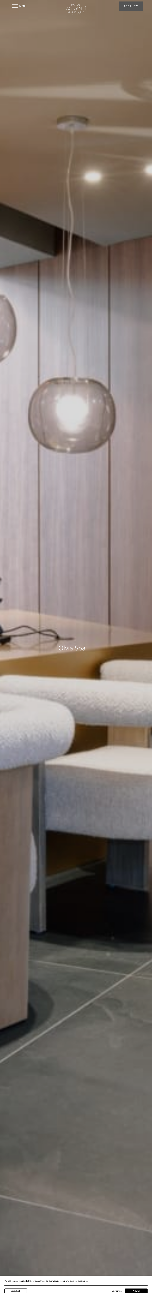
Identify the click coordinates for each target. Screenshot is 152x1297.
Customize (117, 1291)
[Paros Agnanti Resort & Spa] (75, 9)
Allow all (136, 1291)
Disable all (15, 1291)
